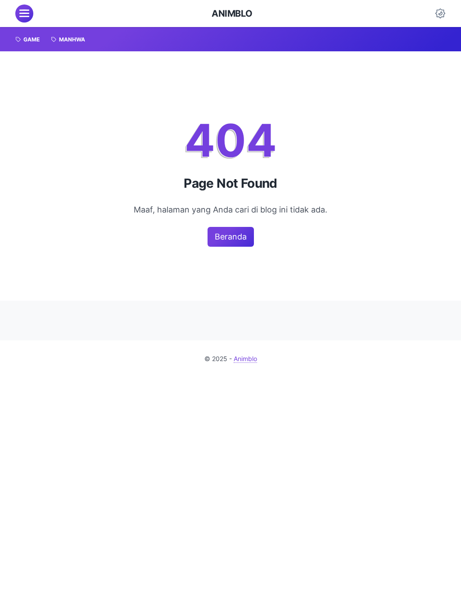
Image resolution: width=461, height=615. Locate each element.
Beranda (231, 236)
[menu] (24, 14)
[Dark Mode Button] (440, 13)
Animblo (232, 13)
